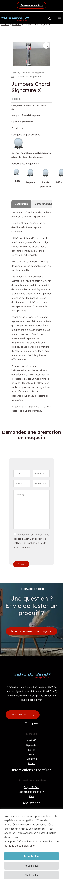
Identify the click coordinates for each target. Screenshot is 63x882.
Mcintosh (31, 758)
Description (21, 203)
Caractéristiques (44, 203)
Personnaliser (31, 865)
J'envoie (21, 564)
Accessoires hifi (31, 105)
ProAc (31, 763)
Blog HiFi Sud (31, 787)
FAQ (31, 796)
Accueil (5, 24)
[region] (31, 845)
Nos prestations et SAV (31, 791)
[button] (46, 45)
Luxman (31, 754)
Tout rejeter (31, 875)
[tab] (21, 204)
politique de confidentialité (19, 845)
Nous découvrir (19, 714)
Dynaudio (31, 745)
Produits (16, 24)
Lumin (31, 749)
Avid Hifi (31, 740)
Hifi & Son (25, 72)
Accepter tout (32, 856)
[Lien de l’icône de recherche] (49, 19)
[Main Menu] (59, 18)
